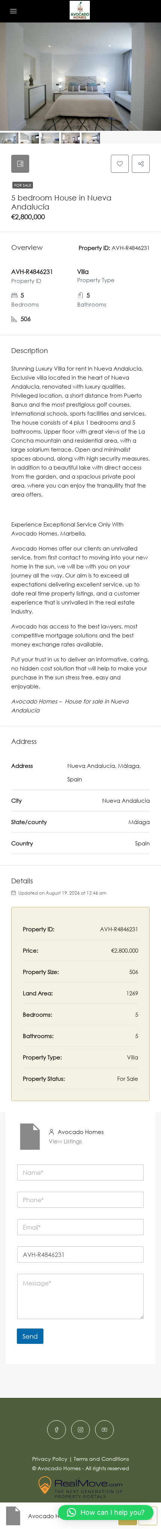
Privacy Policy (49, 1459)
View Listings (65, 1141)
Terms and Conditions (101, 1459)
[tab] (20, 164)
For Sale (22, 185)
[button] (106, 1512)
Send (30, 1336)
